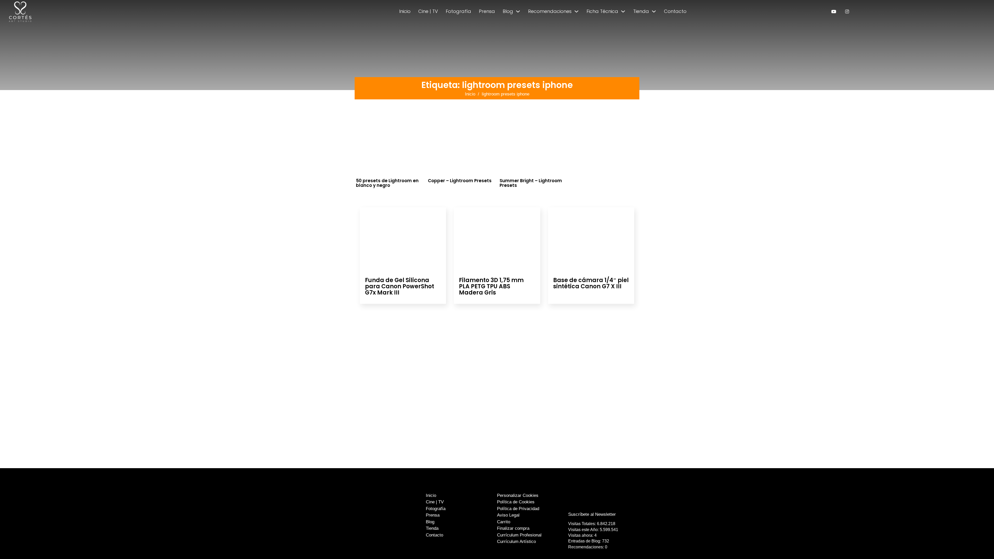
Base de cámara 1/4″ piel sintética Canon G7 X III (591, 283)
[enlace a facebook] (588, 504)
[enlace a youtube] (833, 11)
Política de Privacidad (518, 508)
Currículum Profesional (519, 535)
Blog (508, 11)
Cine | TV (428, 11)
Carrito (503, 521)
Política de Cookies (516, 501)
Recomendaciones (550, 11)
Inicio (405, 11)
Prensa (487, 11)
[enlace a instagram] (847, 11)
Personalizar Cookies (517, 495)
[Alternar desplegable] (518, 11)
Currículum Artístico (516, 541)
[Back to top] (978, 545)
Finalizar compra (513, 528)
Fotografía (458, 11)
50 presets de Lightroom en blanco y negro (387, 183)
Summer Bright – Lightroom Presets (531, 183)
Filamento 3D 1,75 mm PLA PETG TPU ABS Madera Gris (491, 286)
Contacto (675, 11)
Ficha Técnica (602, 11)
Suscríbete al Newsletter (592, 514)
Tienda (641, 11)
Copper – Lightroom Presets (460, 181)
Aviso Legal (508, 515)
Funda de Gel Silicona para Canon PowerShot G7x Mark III (399, 286)
